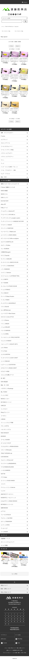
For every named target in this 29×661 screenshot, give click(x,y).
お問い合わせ (3, 638)
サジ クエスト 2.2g (19, 31)
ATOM (25, 652)
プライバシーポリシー (7, 652)
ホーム (3, 26)
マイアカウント (4, 634)
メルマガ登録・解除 (16, 652)
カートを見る (18, 634)
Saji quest (16, 26)
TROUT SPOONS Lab (9, 26)
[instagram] (9, 14)
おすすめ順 (11, 41)
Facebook (5, 642)
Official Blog (19, 638)
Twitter (18, 642)
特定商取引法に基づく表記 (17, 650)
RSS (22, 652)
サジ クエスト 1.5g (6, 31)
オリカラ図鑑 (4, 545)
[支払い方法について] (18, 14)
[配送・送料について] (20, 14)
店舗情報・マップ (5, 538)
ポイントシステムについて (7, 542)
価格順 (15, 41)
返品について (9, 650)
